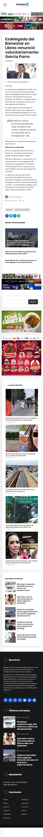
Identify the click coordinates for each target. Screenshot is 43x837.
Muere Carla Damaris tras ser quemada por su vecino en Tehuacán (20, 455)
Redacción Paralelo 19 (15, 197)
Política (5, 803)
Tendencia (6, 810)
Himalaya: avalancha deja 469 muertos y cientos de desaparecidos (26, 587)
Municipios (25, 799)
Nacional (6, 807)
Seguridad (25, 803)
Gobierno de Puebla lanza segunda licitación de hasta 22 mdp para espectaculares (20, 243)
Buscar (33, 302)
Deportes (24, 814)
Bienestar (9, 210)
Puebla (5, 799)
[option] (21, 71)
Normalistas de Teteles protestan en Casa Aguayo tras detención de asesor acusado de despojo (20, 262)
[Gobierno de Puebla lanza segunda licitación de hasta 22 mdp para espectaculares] (21, 238)
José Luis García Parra (22, 210)
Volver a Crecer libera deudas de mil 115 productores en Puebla (20, 253)
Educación (25, 807)
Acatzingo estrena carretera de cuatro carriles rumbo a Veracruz (20, 490)
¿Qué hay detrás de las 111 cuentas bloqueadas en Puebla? (26, 637)
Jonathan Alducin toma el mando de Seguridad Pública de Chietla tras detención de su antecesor (19, 526)
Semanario (6, 818)
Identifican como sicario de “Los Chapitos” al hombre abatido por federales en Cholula (21, 419)
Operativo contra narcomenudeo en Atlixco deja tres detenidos (25, 600)
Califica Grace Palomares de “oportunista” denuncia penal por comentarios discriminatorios (22, 562)
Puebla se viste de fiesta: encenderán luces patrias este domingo (25, 625)
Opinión (24, 810)
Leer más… (6, 693)
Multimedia (6, 814)
